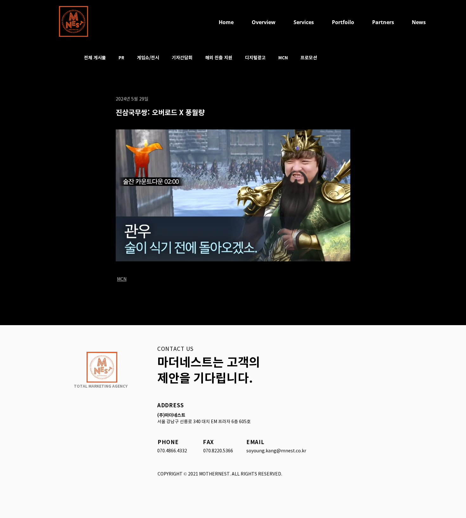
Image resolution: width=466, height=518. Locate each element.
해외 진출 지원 (218, 57)
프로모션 (309, 57)
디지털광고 (255, 57)
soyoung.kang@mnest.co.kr (276, 451)
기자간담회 (182, 57)
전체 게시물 (95, 57)
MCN (283, 57)
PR (121, 57)
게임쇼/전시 (148, 57)
